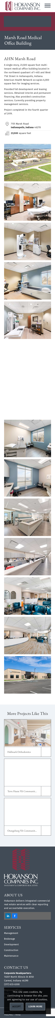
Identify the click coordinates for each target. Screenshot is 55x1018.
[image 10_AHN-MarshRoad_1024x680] (28, 360)
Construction (11, 950)
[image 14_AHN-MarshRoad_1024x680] (28, 203)
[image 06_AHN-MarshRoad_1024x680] (28, 518)
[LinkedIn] (8, 915)
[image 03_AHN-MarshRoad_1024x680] (28, 636)
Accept (16, 1006)
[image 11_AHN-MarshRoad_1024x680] (28, 321)
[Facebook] (14, 915)
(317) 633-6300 (12, 984)
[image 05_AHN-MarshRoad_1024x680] (28, 557)
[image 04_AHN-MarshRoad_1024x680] (28, 597)
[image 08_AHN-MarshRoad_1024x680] (28, 439)
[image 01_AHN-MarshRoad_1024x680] (28, 163)
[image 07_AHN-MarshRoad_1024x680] (28, 479)
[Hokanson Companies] (22, 6)
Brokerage (9, 938)
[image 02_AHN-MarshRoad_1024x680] (28, 676)
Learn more (35, 1006)
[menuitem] (8, 1015)
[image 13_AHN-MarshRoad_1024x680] (28, 242)
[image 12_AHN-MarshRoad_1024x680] (28, 282)
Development (11, 944)
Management (11, 933)
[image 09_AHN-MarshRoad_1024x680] (28, 400)
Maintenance (11, 955)
